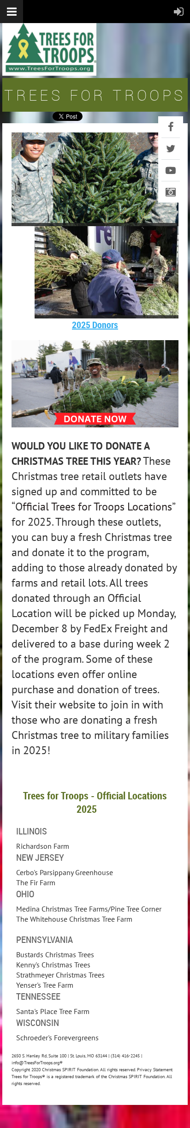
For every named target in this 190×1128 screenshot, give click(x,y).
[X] (170, 148)
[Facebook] (170, 127)
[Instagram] (170, 192)
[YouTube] (170, 170)
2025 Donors (95, 324)
